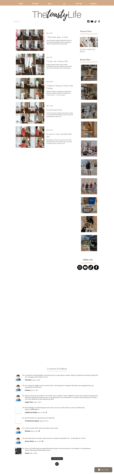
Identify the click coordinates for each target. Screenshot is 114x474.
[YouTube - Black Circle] (85, 267)
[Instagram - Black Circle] (79, 267)
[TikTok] (95, 21)
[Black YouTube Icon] (92, 21)
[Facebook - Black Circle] (96, 267)
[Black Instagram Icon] (88, 21)
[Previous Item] (83, 42)
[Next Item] (95, 42)
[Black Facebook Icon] (99, 21)
